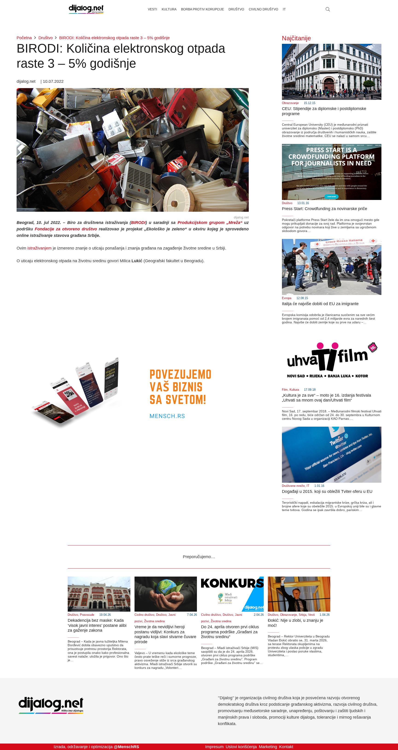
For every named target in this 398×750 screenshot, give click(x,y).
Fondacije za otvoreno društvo (66, 229)
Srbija (302, 614)
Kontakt (286, 746)
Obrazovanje (290, 103)
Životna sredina (154, 621)
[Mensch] (133, 347)
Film (285, 389)
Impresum (214, 746)
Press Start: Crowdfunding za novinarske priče (324, 208)
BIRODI (138, 222)
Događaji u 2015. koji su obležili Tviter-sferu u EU (327, 491)
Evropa (286, 298)
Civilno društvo (144, 614)
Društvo (287, 203)
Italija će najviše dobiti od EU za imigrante (320, 303)
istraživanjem (39, 248)
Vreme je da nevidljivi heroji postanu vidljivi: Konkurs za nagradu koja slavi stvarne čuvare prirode (165, 634)
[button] (327, 9)
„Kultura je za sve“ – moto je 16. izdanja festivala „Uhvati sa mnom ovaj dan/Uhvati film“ (326, 398)
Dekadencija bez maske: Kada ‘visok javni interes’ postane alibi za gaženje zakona (97, 625)
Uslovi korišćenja (241, 746)
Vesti (311, 614)
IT (308, 486)
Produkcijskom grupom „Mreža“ (210, 222)
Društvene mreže (293, 486)
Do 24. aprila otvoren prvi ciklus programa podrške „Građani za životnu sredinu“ (230, 632)
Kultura (294, 389)
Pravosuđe (87, 614)
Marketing (268, 746)
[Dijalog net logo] (86, 9)
